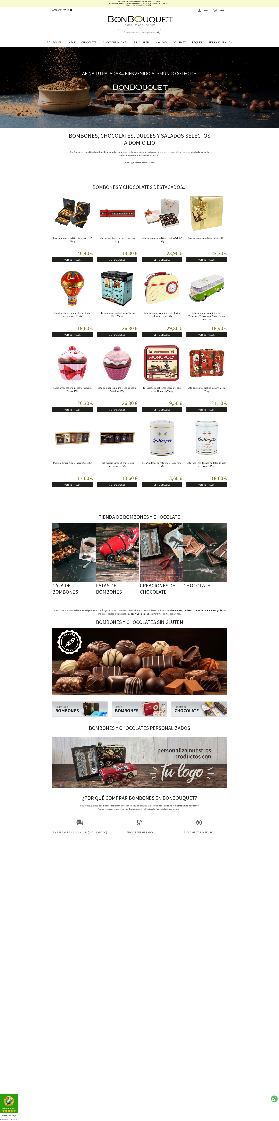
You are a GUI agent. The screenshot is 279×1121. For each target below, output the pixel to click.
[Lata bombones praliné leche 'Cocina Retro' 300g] (117, 288)
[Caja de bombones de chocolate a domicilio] (74, 552)
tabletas (188, 610)
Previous (2, 86)
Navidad (161, 42)
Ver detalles (72, 259)
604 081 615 (60, 10)
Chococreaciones (115, 42)
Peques (197, 42)
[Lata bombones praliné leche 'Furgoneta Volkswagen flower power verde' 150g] (206, 288)
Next (276, 86)
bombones (176, 610)
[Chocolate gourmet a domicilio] (199, 709)
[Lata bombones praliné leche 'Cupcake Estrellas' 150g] (117, 363)
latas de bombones (205, 610)
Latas (71, 42)
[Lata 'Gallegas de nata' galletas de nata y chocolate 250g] (206, 438)
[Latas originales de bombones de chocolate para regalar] (117, 552)
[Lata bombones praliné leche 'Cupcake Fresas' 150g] (72, 363)
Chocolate (88, 42)
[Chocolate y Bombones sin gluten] (139, 661)
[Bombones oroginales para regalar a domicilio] (139, 709)
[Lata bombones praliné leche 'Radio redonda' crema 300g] (162, 288)
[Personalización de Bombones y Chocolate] (139, 762)
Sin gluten (141, 42)
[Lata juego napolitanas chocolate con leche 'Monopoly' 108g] (162, 363)
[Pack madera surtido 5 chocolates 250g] (72, 438)
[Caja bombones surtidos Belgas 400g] (206, 213)
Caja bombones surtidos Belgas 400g (206, 237)
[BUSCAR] (158, 32)
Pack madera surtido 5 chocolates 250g (72, 462)
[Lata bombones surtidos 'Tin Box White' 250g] (162, 213)
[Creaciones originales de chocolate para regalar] (161, 552)
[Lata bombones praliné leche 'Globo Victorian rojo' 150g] (72, 288)
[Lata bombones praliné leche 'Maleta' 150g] (206, 363)
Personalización (220, 42)
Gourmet (179, 42)
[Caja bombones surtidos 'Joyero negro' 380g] (72, 213)
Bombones (54, 42)
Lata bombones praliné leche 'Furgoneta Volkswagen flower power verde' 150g (206, 316)
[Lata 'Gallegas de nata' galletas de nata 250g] (162, 438)
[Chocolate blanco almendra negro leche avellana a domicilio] (205, 552)
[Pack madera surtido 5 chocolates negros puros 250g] (117, 438)
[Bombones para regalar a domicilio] (80, 709)
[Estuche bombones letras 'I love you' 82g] (117, 213)
